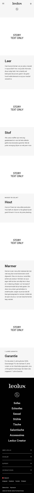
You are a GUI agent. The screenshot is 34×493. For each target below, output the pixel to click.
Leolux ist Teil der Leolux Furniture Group (13, 490)
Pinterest (23, 481)
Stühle (17, 419)
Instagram (4, 481)
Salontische (17, 429)
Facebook (11, 481)
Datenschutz (5, 487)
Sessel (17, 413)
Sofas (17, 403)
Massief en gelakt (11, 197)
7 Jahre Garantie (11, 351)
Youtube (17, 481)
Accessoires (17, 435)
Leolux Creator (17, 440)
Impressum (13, 487)
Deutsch (6, 478)
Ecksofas (17, 408)
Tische (17, 424)
